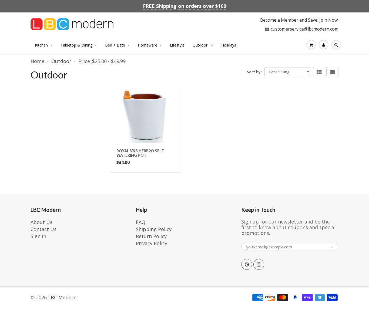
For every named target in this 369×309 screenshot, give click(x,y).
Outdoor (201, 45)
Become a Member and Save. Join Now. (299, 20)
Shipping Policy (154, 229)
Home (37, 61)
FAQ (140, 222)
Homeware (147, 45)
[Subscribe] (332, 247)
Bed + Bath (115, 45)
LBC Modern (62, 297)
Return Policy (151, 236)
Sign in (38, 236)
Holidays (228, 45)
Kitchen (41, 45)
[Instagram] (258, 264)
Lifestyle (177, 45)
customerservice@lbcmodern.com (304, 29)
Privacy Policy (151, 243)
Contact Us (43, 229)
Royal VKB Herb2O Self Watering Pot (140, 153)
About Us (41, 222)
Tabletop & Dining (76, 45)
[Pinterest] (246, 264)
